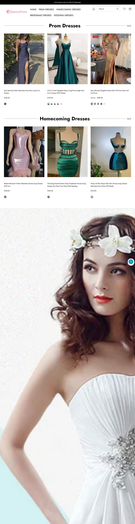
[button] (130, 9)
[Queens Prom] (16, 12)
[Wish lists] (124, 9)
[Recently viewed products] (131, 261)
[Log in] (93, 9)
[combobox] (108, 9)
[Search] (117, 9)
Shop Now (77, 2)
